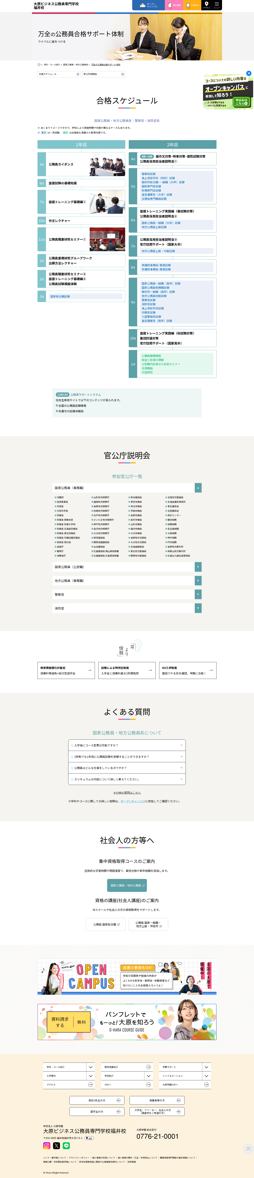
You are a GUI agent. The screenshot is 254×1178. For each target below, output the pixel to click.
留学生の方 (96, 1111)
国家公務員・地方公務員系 (75, 64)
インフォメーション (173, 1075)
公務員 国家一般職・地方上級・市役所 (148, 924)
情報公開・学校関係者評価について (59, 1162)
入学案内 (51, 1075)
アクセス (206, 7)
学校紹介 (109, 1075)
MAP (90, 1138)
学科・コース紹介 (52, 64)
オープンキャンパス (152, 5)
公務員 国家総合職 (104, 924)
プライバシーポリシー (79, 1157)
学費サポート (169, 1067)
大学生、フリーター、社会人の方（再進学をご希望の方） (153, 1111)
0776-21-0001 (158, 1136)
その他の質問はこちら (127, 793)
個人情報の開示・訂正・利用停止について (137, 1157)
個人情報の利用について (103, 1157)
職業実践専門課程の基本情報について (177, 1157)
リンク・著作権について (54, 1157)
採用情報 (132, 1162)
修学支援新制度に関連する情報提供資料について (102, 1162)
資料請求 (177, 5)
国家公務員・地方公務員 (126, 885)
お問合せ (195, 5)
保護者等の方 (157, 1100)
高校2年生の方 (96, 1100)
